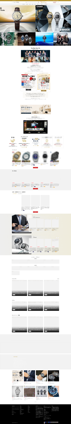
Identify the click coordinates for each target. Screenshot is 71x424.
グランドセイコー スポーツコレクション (15, 408)
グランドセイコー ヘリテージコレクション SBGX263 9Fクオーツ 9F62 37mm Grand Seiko (47, 229)
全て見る (35, 167)
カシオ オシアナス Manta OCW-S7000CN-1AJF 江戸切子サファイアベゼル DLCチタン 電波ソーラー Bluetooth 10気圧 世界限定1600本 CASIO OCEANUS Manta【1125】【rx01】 (54, 164)
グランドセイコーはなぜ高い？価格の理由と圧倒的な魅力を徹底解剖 (39, 412)
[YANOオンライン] (16, 2)
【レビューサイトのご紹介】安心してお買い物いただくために (39, 417)
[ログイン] (57, 2)
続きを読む (14, 309)
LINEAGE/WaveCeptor (22, 413)
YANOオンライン (16, 422)
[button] (12, 2)
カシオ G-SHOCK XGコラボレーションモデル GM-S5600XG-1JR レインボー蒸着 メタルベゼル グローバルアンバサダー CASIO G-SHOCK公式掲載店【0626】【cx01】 (45, 207)
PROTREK (21, 411)
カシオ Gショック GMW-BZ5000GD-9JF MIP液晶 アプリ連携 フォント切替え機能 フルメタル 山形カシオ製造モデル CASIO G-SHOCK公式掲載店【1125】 (16, 164)
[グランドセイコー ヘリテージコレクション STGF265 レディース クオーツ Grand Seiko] (33, 223)
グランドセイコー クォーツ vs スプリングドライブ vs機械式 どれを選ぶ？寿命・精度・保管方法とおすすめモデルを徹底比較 (39, 409)
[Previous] (11, 158)
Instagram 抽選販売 (15, 193)
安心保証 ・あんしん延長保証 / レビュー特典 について (47, 419)
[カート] (58, 2)
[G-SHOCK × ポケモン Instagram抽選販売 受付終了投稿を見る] (28, 81)
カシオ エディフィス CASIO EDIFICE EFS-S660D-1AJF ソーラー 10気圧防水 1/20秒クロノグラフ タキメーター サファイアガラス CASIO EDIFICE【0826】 (45, 185)
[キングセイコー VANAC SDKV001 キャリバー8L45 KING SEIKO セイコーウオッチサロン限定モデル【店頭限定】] (35, 156)
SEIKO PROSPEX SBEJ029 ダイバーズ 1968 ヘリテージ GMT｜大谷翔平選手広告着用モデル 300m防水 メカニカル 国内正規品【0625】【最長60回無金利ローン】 (26, 164)
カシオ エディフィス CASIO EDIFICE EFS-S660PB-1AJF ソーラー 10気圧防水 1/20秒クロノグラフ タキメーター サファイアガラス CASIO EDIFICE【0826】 (35, 185)
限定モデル (13, 414)
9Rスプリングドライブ (14, 412)
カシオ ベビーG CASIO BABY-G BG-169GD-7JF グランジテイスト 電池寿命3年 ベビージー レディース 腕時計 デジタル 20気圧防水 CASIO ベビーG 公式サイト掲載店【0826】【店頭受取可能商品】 (16, 185)
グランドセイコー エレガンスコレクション (15, 409)
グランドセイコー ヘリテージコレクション (15, 407)
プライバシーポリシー (46, 413)
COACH (28, 411)
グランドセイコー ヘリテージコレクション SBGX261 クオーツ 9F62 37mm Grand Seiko (44, 163)
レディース (13, 413)
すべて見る (58, 278)
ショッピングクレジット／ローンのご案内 (47, 415)
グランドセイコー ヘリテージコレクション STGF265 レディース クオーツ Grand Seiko (33, 229)
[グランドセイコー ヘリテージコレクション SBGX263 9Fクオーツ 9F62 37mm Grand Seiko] (47, 223)
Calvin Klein (29, 412)
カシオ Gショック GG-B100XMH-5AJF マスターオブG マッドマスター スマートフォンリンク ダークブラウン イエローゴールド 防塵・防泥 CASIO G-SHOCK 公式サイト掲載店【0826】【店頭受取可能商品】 (40, 249)
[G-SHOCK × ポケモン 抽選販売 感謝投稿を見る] (43, 82)
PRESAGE (29, 409)
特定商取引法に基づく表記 (46, 412)
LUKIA (28, 410)
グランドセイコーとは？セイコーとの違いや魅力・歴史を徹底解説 (39, 411)
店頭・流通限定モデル (20, 193)
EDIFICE (20, 410)
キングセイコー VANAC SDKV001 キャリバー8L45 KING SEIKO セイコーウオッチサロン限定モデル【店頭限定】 (35, 164)
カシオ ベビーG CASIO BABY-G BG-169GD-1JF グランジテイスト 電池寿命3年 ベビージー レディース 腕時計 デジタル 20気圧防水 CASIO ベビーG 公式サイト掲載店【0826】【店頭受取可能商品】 (26, 185)
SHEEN (20, 412)
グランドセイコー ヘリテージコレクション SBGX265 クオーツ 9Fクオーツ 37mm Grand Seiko (55, 229)
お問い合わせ (45, 414)
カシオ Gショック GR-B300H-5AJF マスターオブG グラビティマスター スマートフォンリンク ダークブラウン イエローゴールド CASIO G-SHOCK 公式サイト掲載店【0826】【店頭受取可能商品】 (33, 249)
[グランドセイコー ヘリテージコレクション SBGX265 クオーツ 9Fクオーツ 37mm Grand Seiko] (55, 223)
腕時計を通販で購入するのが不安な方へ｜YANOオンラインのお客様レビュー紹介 (47, 408)
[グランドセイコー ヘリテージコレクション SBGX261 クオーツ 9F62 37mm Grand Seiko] (45, 156)
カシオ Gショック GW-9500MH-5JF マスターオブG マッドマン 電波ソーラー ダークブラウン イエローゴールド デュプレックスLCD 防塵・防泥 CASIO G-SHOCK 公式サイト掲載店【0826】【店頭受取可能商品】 (47, 249)
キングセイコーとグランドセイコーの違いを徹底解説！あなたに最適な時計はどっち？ (39, 414)
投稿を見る (44, 90)
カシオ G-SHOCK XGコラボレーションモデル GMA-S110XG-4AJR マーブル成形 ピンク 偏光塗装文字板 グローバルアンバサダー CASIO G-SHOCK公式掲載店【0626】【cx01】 (35, 207)
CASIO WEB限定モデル (22, 409)
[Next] (60, 158)
